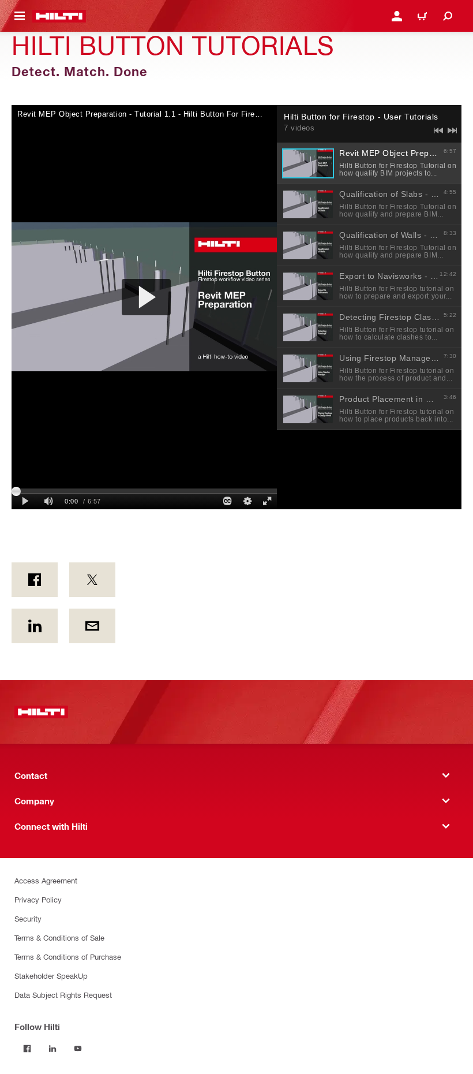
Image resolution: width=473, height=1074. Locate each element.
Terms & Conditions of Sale (59, 937)
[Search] (447, 16)
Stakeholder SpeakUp (51, 975)
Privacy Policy (38, 899)
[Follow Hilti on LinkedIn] (52, 1048)
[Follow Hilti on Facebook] (27, 1048)
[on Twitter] (92, 579)
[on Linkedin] (35, 626)
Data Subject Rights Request (63, 994)
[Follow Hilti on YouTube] (78, 1048)
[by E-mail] (92, 626)
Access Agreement (45, 880)
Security (28, 918)
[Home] (59, 16)
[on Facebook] (35, 579)
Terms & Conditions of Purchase (67, 956)
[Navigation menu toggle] (19, 16)
